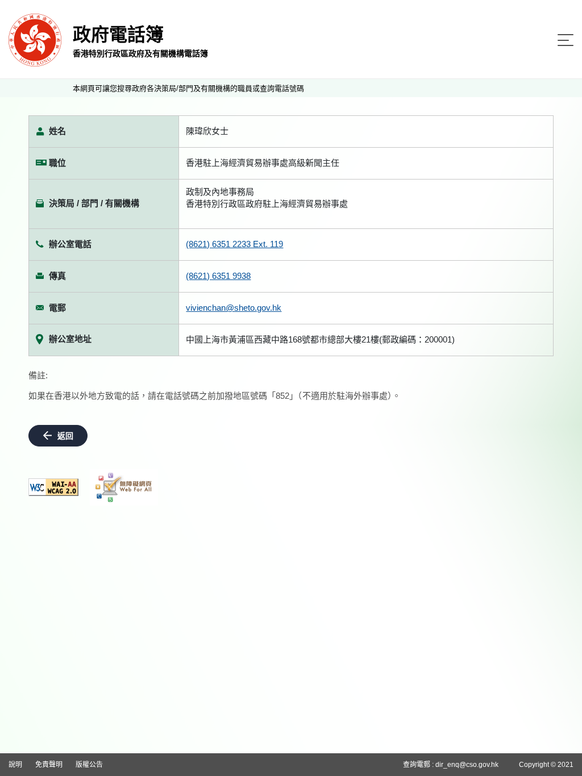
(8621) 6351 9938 (218, 276)
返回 (65, 435)
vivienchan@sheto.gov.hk (233, 307)
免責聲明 (49, 765)
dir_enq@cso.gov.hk (466, 765)
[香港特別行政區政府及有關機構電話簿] (35, 39)
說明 (15, 765)
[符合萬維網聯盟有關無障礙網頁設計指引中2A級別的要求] (53, 487)
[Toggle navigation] (565, 40)
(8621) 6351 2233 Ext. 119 (234, 244)
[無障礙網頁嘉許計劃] (124, 487)
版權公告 (89, 765)
